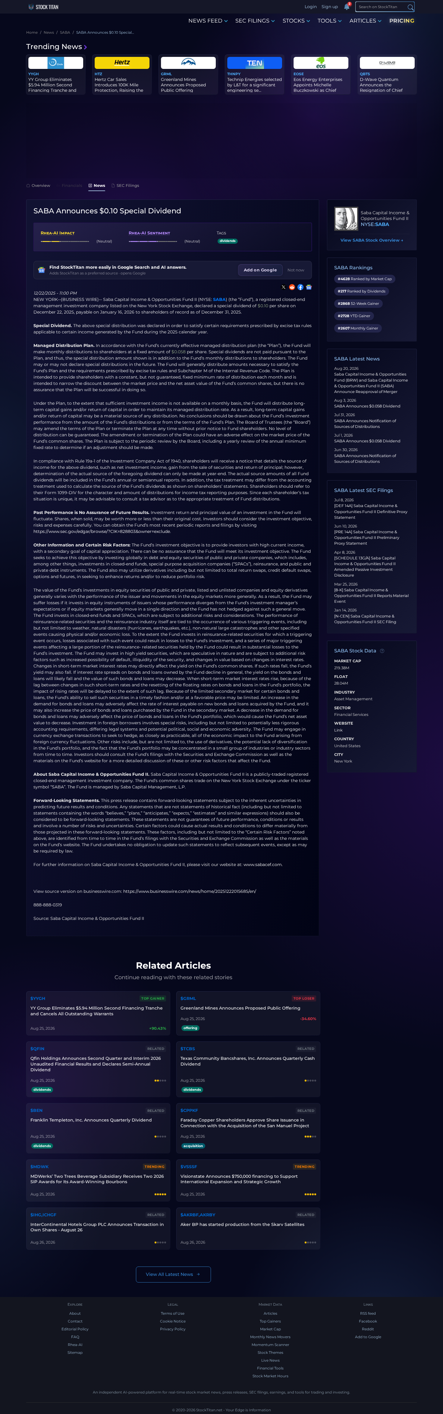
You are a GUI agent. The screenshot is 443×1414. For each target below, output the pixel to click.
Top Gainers (270, 1321)
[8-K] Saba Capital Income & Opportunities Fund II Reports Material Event (371, 596)
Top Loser (304, 998)
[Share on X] (282, 287)
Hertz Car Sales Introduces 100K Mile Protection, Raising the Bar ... (119, 88)
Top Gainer (152, 998)
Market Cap (347, 661)
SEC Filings (128, 185)
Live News (270, 1360)
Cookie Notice (173, 1321)
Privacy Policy (173, 1329)
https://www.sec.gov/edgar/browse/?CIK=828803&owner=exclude (101, 531)
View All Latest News (169, 1274)
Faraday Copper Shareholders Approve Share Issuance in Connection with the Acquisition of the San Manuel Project (245, 1122)
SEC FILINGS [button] (252, 20)
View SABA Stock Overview (372, 240)
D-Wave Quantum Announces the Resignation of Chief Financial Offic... (381, 88)
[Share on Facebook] (299, 287)
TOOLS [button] (327, 20)
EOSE (299, 74)
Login (311, 6)
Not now (295, 270)
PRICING (402, 20)
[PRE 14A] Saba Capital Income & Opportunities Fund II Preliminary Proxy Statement (366, 538)
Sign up (330, 6)
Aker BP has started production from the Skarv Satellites (242, 1224)
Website (343, 723)
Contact (75, 1321)
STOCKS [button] (294, 20)
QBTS (365, 74)
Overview (41, 185)
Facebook (368, 1321)
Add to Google (368, 1337)
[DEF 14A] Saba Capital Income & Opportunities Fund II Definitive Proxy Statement (370, 511)
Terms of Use (172, 1313)
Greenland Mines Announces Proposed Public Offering (183, 85)
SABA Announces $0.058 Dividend (367, 406)
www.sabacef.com (262, 864)
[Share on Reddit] (291, 287)
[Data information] (382, 651)
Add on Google (260, 270)
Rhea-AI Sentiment (149, 233)
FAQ (75, 1337)
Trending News (54, 46)
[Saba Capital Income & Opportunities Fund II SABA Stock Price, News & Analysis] (346, 219)
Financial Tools (270, 1368)
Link (338, 730)
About (75, 1313)
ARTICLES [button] (363, 20)
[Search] (411, 7)
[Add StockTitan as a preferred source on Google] (307, 287)
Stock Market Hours (270, 1376)
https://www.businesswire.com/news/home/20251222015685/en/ (189, 891)
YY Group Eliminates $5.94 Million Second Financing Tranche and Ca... (52, 88)
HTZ (98, 74)
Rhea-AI (75, 1344)
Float (341, 677)
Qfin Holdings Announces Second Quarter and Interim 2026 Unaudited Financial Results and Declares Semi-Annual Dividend (95, 1064)
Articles (270, 1313)
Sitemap (75, 1352)
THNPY (233, 74)
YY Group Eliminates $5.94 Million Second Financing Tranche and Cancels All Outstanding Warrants (96, 1010)
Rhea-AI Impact (57, 233)
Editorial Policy (75, 1329)
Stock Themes (270, 1352)
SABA (219, 299)
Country (344, 739)
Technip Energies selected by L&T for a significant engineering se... (254, 85)
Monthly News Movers (270, 1337)
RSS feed (368, 1313)
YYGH (33, 74)
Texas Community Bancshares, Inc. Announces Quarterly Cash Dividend (248, 1061)
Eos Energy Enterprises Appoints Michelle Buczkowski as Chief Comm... (318, 88)
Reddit (368, 1329)
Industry (344, 692)
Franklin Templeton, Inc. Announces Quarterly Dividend (91, 1120)
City (338, 755)
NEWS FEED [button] (205, 20)
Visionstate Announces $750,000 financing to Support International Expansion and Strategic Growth (239, 1179)
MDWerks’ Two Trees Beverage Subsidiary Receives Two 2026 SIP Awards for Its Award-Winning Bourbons (97, 1179)
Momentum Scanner (270, 1344)
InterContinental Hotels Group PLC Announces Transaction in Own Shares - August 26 (97, 1227)
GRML (166, 74)
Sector (342, 708)
